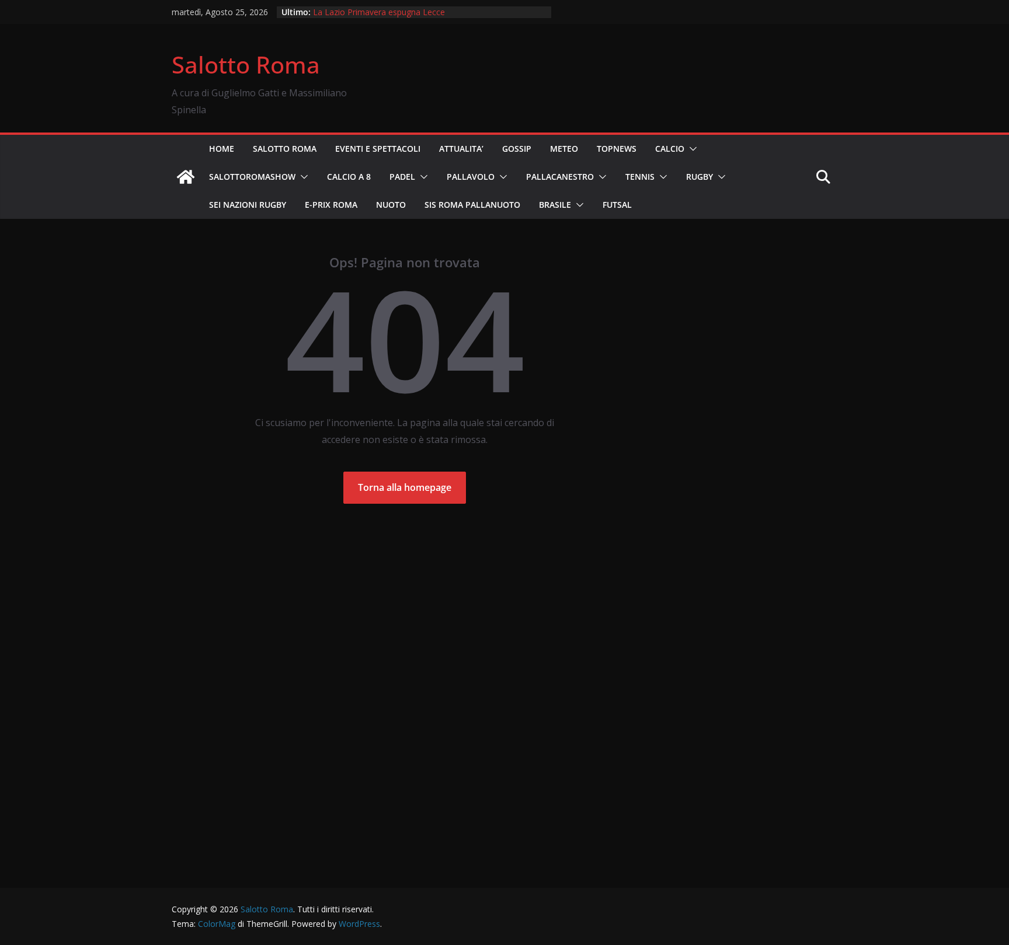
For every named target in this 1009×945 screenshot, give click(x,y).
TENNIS (640, 176)
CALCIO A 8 (349, 176)
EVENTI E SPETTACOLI (377, 148)
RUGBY (699, 176)
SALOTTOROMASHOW (252, 176)
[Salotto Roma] (186, 177)
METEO (564, 148)
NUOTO (391, 204)
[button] (690, 149)
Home (221, 148)
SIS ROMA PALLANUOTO (472, 204)
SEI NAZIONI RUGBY (247, 204)
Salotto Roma (246, 64)
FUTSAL (617, 204)
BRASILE (555, 204)
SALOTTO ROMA (284, 148)
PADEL (402, 176)
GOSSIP (516, 148)
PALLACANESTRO (560, 176)
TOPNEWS (616, 148)
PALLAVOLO (471, 176)
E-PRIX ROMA (331, 204)
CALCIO (669, 148)
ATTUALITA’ (461, 148)
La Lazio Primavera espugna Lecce (379, 12)
